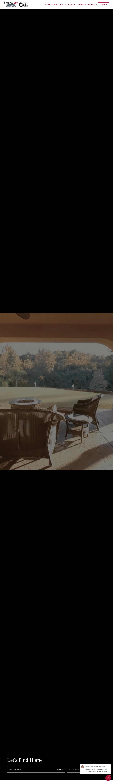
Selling (70, 4)
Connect (103, 4)
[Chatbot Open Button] (108, 778)
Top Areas (80, 4)
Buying (61, 4)
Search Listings (51, 4)
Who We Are (92, 4)
